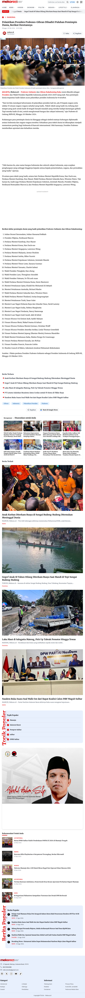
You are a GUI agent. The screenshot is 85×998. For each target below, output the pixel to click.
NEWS (11, 7)
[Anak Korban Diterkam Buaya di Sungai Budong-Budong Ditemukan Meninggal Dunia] (42, 488)
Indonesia (16, 403)
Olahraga (24, 986)
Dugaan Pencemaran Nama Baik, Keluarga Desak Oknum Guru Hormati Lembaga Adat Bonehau (52, 435)
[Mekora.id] (9, 960)
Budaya (2, 986)
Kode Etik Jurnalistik (71, 986)
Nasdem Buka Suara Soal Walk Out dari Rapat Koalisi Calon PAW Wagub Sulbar (42, 699)
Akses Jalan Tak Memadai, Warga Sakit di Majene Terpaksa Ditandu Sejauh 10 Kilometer (71, 454)
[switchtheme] (77, 2)
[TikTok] (21, 974)
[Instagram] (11, 974)
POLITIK (41, 7)
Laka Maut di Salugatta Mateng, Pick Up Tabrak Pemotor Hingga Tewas (39, 639)
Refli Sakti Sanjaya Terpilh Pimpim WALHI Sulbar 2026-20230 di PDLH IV (13, 453)
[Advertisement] (42, 146)
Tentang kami (48, 984)
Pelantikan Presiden (31, 403)
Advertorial (3, 984)
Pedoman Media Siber (72, 989)
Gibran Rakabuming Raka (50, 92)
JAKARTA (6, 92)
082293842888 (7, 967)
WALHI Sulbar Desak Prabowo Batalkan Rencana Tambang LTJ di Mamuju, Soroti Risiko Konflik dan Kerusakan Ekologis (13, 436)
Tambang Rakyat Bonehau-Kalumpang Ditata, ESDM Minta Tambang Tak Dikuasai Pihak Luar (32, 454)
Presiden (5, 95)
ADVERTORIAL (18, 838)
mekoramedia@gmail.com (11, 970)
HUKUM (20, 7)
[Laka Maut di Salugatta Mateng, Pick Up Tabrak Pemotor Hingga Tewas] (42, 613)
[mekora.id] (4, 33)
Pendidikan (25, 989)
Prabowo (45, 403)
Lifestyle (24, 984)
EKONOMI (30, 7)
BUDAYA (51, 7)
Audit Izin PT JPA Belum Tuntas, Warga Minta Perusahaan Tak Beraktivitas (52, 453)
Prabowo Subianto (28, 92)
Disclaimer (47, 989)
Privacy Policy (69, 984)
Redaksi (46, 986)
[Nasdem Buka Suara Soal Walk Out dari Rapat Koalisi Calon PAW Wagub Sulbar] (42, 672)
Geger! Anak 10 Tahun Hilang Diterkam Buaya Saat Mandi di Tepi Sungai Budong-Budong (44, 11)
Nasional (11, 17)
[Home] (3, 17)
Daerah (2, 989)
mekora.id (10, 32)
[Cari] (67, 2)
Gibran (6, 403)
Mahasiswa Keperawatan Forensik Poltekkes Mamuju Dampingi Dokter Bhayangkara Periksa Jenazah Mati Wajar (32, 436)
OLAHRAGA (75, 7)
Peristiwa (5, 586)
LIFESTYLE (63, 7)
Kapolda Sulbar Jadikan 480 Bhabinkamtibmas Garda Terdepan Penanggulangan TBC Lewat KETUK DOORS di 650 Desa (71, 436)
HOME (4, 7)
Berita (16, 851)
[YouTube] (16, 974)
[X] (7, 974)
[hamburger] (81, 2)
